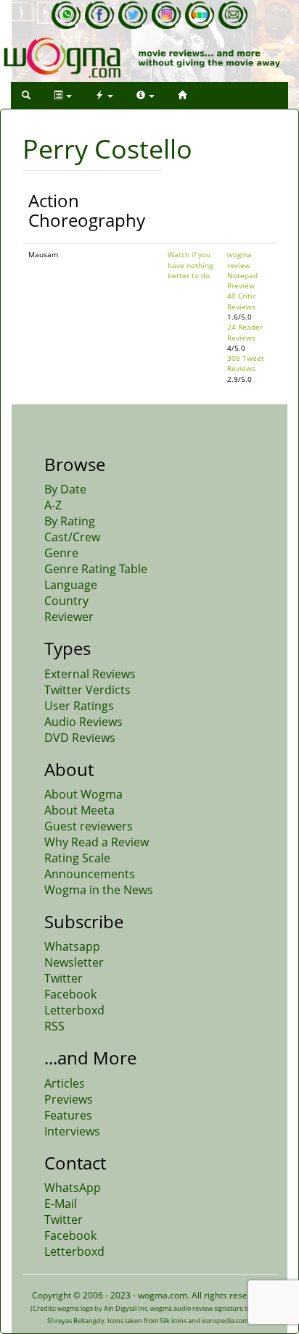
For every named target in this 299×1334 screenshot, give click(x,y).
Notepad (242, 275)
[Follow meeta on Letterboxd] (199, 15)
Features (68, 1115)
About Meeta (79, 810)
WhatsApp (72, 1188)
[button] (26, 95)
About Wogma (83, 794)
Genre (61, 553)
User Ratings (79, 706)
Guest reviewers (88, 826)
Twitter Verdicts (87, 690)
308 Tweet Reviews (245, 363)
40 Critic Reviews (241, 301)
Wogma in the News (98, 890)
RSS (54, 1026)
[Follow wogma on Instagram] (166, 15)
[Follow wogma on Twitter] (133, 15)
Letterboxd (74, 1010)
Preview (241, 285)
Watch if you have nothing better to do (190, 264)
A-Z (53, 505)
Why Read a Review (96, 842)
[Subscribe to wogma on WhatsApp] (66, 15)
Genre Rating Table (95, 569)
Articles (64, 1083)
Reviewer (69, 617)
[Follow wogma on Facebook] (99, 15)
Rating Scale (77, 858)
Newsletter (74, 962)
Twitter (63, 978)
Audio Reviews (83, 722)
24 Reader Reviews (245, 332)
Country (66, 601)
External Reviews (90, 674)
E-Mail (60, 1204)
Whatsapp (72, 946)
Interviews (72, 1131)
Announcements (89, 874)
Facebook (70, 994)
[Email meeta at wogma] (233, 15)
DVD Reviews (79, 738)
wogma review (239, 259)
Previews (68, 1099)
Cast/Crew (72, 537)
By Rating (69, 521)
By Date (65, 489)
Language (70, 585)
